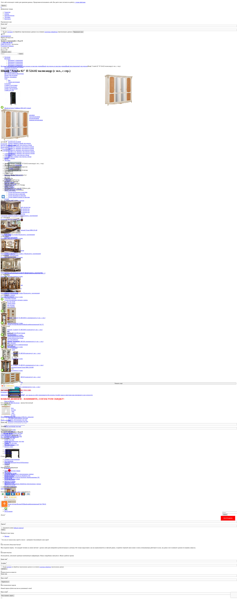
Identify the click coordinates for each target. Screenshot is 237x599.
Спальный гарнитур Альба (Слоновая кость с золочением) (19, 215)
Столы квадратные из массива (17, 192)
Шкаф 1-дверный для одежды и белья (20, 145)
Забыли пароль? (19, 528)
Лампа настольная (14, 82)
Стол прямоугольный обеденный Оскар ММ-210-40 (20, 230)
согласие (10, 32)
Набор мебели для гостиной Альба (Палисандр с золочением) (20, 293)
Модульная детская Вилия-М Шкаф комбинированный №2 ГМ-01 (25, 504)
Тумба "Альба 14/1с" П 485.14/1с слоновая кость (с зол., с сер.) (20, 387)
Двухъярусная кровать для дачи (18, 418)
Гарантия (7, 12)
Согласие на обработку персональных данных (19, 474)
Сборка (6, 14)
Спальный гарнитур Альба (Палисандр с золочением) (18, 234)
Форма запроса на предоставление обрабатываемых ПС (22, 477)
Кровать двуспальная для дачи (17, 420)
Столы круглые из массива (16, 194)
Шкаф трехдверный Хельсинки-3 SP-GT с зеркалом (17, 417)
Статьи (6, 464)
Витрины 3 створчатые (15, 63)
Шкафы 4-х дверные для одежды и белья (21, 150)
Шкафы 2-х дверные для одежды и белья (21, 146)
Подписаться (5, 581)
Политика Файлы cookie (12, 479)
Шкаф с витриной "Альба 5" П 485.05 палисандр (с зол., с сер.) (21, 377)
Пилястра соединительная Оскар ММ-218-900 (19, 367)
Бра (9, 80)
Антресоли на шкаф (14, 141)
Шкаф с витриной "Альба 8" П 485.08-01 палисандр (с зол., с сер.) (22, 329)
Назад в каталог (6, 420)
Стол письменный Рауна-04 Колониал (16, 462)
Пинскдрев (18, 165)
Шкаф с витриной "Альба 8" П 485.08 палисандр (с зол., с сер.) (21, 353)
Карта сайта (8, 453)
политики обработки (51, 32)
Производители (9, 15)
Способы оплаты (9, 482)
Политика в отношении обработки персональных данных (22, 484)
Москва (6, 536)
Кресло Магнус (9, 401)
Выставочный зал (6, 437)
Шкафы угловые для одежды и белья (19, 156)
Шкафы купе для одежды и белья (18, 155)
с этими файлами (80, 2)
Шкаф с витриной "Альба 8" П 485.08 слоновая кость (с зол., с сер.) (22, 341)
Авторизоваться (6, 36)
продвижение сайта (14, 492)
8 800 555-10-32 (6, 44)
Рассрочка (7, 472)
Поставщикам (8, 461)
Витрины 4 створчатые (15, 65)
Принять (3, 5)
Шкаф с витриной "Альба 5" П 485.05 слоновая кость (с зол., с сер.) (22, 365)
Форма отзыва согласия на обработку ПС (17, 476)
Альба (11, 168)
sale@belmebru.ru (6, 488)
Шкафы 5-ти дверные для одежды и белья (21, 151)
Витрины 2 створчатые (15, 62)
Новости (7, 463)
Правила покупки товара (12, 471)
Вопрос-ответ (8, 446)
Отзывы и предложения (12, 459)
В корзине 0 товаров (7, 46)
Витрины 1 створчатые (15, 60)
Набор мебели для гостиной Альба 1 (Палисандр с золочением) (21, 253)
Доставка (7, 17)
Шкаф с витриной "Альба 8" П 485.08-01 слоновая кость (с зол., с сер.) (23, 318)
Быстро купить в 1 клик (8, 145)
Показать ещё (118, 383)
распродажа (227, 518)
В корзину (4, 144)
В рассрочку (5, 147)
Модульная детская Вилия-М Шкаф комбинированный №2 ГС (24, 324)
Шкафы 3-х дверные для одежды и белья (21, 148)
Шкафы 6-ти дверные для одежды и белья (21, 153)
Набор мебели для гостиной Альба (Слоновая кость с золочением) (22, 272)
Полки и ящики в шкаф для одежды (19, 143)
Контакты (7, 19)
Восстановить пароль (7, 595)
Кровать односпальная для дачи (18, 421)
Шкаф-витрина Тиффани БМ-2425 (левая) (17, 108)
